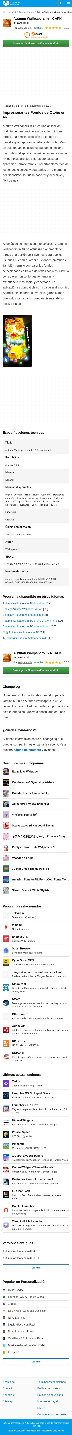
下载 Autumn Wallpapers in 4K (21, 632)
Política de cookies (48, 1388)
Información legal (47, 1401)
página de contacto (27, 750)
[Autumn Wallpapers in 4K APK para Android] (7, 23)
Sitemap (8, 1401)
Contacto (8, 1388)
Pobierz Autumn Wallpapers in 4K (23, 609)
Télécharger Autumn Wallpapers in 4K (25, 638)
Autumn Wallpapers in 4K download (24, 603)
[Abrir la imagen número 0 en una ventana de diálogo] (17, 341)
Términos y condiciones (51, 1382)
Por (22, 27)
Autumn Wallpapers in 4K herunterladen (26, 626)
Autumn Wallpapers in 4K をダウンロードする (30, 620)
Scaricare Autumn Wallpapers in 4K (24, 614)
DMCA (41, 1407)
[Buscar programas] (61, 3)
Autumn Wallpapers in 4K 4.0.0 (21, 1251)
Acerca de (9, 1382)
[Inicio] (4, 12)
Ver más (36, 1267)
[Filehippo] (12, 3)
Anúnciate (9, 1394)
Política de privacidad (50, 1394)
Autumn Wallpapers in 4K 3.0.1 (21, 1258)
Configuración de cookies (52, 1414)
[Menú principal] (68, 3)
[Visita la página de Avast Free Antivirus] (36, 35)
